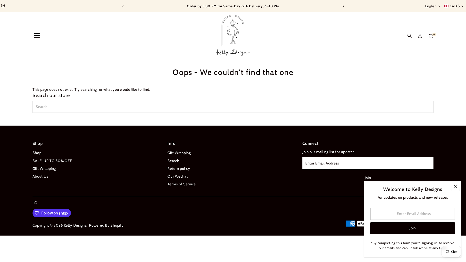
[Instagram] (3, 6)
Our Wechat (177, 176)
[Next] (343, 6)
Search (173, 161)
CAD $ (455, 6)
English (431, 6)
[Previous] (122, 6)
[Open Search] (410, 36)
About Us (40, 176)
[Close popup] (455, 187)
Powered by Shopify (106, 225)
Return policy (178, 168)
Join (368, 178)
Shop (37, 153)
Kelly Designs (75, 225)
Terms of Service (181, 184)
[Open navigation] (37, 36)
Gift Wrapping (44, 168)
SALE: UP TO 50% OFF (52, 161)
